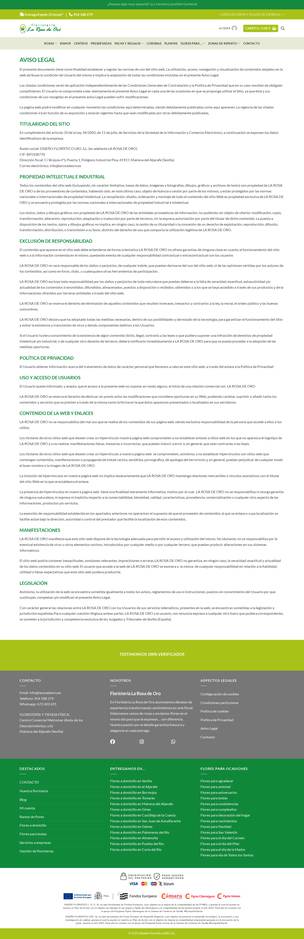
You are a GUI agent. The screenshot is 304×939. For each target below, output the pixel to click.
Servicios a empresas (35, 842)
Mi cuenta (27, 808)
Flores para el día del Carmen (223, 838)
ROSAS (49, 43)
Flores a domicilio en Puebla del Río (137, 843)
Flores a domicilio (33, 825)
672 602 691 (47, 704)
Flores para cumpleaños (219, 809)
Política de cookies (215, 711)
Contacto (208, 737)
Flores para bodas (33, 834)
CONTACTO (251, 43)
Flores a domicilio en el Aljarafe (133, 786)
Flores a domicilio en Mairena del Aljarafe (141, 804)
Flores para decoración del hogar (225, 815)
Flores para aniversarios (219, 792)
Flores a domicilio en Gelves (131, 826)
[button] (260, 28)
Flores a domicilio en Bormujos (133, 792)
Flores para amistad (216, 786)
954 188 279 (83, 14)
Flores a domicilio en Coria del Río (136, 849)
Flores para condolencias (219, 804)
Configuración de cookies (220, 694)
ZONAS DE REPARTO (222, 43)
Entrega (44, 14)
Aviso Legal (209, 728)
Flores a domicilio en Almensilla (134, 838)
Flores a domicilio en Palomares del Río (139, 832)
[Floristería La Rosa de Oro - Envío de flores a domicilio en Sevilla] (40, 28)
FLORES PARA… (191, 43)
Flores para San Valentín (219, 832)
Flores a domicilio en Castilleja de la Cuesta (143, 815)
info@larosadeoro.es (45, 692)
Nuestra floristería (34, 791)
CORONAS (154, 43)
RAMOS (65, 43)
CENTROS (81, 43)
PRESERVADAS (101, 43)
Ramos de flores (32, 816)
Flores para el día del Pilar (220, 843)
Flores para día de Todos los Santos (227, 855)
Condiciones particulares (220, 702)
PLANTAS (171, 43)
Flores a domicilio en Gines (130, 809)
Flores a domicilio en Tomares (132, 798)
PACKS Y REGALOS (128, 43)
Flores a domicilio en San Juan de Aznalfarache (145, 821)
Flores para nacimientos (219, 821)
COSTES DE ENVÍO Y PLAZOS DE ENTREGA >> (252, 14)
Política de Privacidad (217, 720)
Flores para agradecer (217, 781)
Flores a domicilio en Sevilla (131, 781)
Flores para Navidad (216, 826)
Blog (23, 799)
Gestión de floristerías (37, 851)
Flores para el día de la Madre (223, 849)
